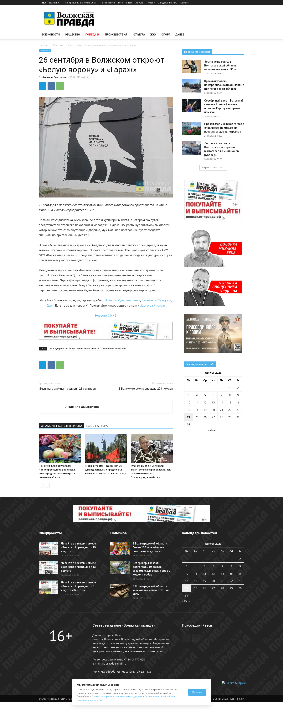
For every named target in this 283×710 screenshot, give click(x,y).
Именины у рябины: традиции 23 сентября (67, 388)
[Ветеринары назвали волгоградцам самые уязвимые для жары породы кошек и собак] (120, 567)
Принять (197, 692)
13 (213, 402)
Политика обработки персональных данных (121, 671)
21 (221, 410)
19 (205, 410)
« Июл (212, 430)
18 (196, 410)
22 (229, 410)
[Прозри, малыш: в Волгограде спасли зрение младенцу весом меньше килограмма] (191, 128)
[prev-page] (41, 485)
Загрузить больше (212, 167)
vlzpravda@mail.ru (152, 305)
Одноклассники (129, 300)
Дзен (50, 305)
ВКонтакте (149, 300)
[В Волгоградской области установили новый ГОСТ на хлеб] (120, 591)
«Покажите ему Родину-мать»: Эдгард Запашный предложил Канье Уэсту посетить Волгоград (105, 469)
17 (188, 410)
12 (205, 402)
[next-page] (47, 485)
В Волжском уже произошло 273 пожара (146, 388)
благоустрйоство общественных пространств (74, 348)
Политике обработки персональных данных (117, 696)
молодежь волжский (114, 348)
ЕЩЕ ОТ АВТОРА (97, 425)
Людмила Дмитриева (54, 77)
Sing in (240, 698)
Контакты (185, 2)
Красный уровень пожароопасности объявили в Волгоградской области (224, 85)
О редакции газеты (167, 2)
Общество (72, 34)
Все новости (108, 2)
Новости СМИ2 (105, 315)
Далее (179, 34)
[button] (239, 35)
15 (229, 402)
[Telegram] (235, 2)
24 (188, 417)
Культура (138, 34)
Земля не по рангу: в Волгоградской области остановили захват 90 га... (221, 65)
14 (221, 402)
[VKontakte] (241, 2)
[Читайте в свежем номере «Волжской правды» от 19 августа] (48, 548)
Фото (120, 2)
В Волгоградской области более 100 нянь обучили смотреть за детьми (150, 547)
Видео (129, 2)
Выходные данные (223, 698)
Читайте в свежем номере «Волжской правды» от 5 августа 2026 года (78, 586)
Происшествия (116, 34)
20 (213, 410)
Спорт (166, 34)
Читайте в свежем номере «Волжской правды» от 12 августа (78, 566)
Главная (43, 45)
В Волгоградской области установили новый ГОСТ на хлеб (151, 590)
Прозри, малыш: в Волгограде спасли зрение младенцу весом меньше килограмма (224, 127)
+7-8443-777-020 (134, 659)
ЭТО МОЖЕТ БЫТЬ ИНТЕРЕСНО (61, 425)
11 (196, 402)
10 (188, 402)
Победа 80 (92, 34)
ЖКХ (153, 34)
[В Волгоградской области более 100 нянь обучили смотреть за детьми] (120, 548)
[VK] (51, 86)
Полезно (150, 2)
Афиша (139, 2)
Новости (111, 300)
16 (237, 402)
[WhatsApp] (60, 86)
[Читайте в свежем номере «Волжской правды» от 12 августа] (48, 567)
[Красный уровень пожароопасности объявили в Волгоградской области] (191, 85)
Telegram (164, 300)
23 (237, 410)
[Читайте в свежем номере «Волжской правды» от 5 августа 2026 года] (48, 587)
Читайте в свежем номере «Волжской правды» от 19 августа (78, 547)
